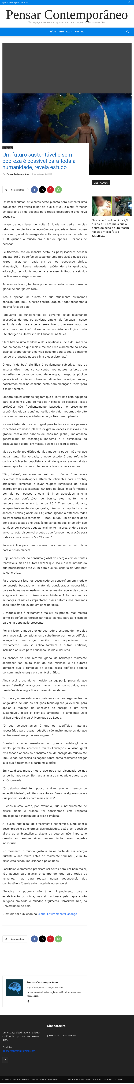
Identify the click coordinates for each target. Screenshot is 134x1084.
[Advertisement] (67, 67)
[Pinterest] (50, 189)
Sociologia (7, 148)
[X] (42, 189)
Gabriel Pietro (98, 236)
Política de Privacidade (79, 1079)
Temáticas (64, 31)
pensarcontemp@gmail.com (18, 1050)
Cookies (97, 1079)
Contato (79, 31)
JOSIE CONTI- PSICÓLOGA (61, 1035)
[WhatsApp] (58, 189)
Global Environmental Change (57, 914)
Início (53, 31)
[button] (127, 31)
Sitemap (108, 1079)
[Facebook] (129, 2)
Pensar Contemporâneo (17, 174)
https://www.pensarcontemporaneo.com (45, 987)
